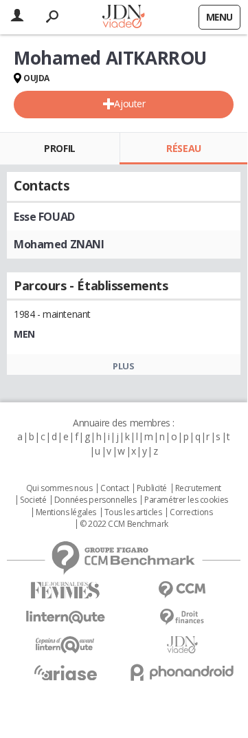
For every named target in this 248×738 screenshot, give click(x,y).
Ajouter (129, 103)
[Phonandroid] (182, 672)
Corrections (191, 512)
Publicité (152, 488)
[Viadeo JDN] (182, 644)
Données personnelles (95, 500)
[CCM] (182, 589)
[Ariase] (65, 672)
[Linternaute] (65, 617)
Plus (123, 366)
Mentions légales (66, 512)
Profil (59, 148)
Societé (33, 500)
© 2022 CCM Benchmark (124, 524)
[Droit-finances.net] (182, 617)
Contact (114, 488)
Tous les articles (133, 512)
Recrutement (198, 488)
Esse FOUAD (44, 216)
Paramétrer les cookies (186, 500)
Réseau (183, 148)
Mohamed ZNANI (59, 244)
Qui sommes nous (59, 488)
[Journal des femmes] (65, 590)
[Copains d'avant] (65, 644)
